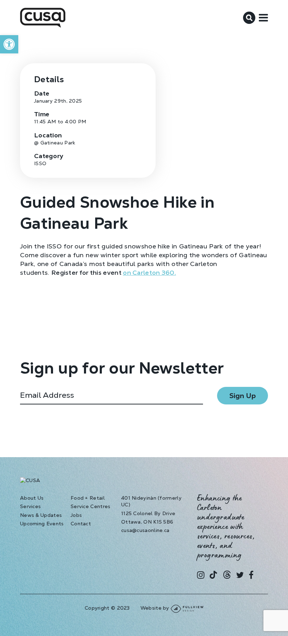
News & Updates (41, 515)
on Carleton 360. (149, 272)
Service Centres (91, 506)
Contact (81, 523)
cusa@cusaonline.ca (145, 530)
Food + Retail (88, 498)
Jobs (76, 515)
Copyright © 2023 (107, 608)
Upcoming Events (42, 523)
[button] (9, 44)
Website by (155, 608)
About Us (32, 498)
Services (30, 506)
